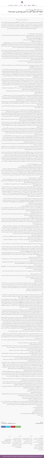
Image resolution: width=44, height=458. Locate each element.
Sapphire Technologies (37, 456)
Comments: (40, 14)
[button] (36, 5)
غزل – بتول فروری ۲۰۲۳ (39, 423)
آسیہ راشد (41, 9)
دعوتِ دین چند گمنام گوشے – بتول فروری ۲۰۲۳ (8, 423)
